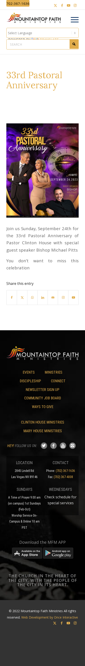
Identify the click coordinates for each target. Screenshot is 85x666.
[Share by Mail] (53, 297)
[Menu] (72, 20)
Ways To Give (42, 407)
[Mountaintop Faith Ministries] (35, 18)
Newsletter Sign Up (42, 390)
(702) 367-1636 (65, 471)
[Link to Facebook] (62, 5)
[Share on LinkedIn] (43, 297)
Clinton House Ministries (42, 422)
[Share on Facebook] (12, 297)
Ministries (53, 372)
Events (29, 372)
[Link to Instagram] (75, 5)
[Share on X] (22, 297)
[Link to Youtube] (68, 5)
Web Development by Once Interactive (49, 617)
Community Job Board (42, 398)
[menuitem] (72, 20)
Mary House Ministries (42, 431)
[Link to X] (55, 5)
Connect (58, 381)
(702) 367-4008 (63, 477)
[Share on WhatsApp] (32, 297)
